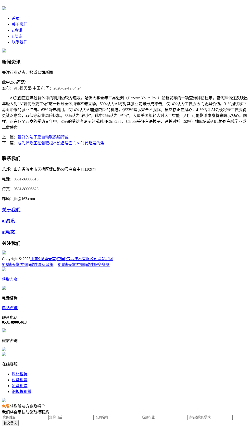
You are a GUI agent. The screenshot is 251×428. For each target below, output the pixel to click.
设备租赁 (19, 380)
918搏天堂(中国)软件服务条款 (84, 265)
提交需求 (10, 423)
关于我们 (19, 24)
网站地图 (105, 259)
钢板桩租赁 (21, 392)
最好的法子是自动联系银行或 (43, 137)
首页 (16, 18)
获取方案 (10, 279)
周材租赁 (19, 374)
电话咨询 (10, 308)
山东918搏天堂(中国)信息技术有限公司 (64, 259)
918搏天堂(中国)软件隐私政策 (27, 265)
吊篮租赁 (19, 386)
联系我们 (19, 42)
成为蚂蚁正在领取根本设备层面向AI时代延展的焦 (61, 143)
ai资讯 (17, 30)
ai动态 (17, 36)
